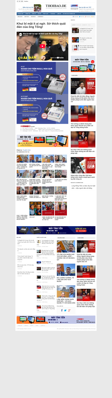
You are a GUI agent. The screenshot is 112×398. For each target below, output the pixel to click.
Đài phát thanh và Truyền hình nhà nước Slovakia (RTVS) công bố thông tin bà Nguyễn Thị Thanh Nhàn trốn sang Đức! (45, 253)
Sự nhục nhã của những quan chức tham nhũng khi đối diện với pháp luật (83, 151)
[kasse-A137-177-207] (42, 133)
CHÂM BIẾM (74, 75)
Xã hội (39, 13)
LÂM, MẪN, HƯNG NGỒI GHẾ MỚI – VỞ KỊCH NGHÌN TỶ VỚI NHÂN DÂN (66, 301)
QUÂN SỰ (43, 325)
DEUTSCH (27, 16)
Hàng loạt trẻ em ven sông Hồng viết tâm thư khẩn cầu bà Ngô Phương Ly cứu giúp (46, 288)
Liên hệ (59, 13)
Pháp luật (45, 13)
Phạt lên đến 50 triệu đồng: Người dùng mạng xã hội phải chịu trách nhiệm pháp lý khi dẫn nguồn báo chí (83, 98)
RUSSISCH (33, 16)
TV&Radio (52, 13)
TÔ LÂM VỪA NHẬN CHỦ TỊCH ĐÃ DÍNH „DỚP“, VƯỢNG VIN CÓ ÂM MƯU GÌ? (66, 257)
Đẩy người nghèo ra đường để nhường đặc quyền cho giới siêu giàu (48, 269)
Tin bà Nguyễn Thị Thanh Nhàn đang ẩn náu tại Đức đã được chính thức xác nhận (45, 242)
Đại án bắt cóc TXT (85, 7)
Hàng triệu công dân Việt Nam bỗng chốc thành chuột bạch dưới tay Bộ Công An (83, 177)
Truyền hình (27, 150)
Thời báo (21, 328)
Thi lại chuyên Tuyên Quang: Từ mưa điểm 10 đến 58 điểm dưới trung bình (25, 258)
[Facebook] (62, 311)
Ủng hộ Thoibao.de (32, 1)
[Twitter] (66, 311)
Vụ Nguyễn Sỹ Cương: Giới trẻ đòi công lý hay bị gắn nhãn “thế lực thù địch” (26, 242)
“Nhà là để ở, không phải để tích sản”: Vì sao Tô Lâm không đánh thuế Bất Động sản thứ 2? (46, 298)
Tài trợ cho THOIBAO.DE (69, 13)
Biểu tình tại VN (28, 7)
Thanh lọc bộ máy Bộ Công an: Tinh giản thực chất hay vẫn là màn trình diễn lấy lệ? (46, 278)
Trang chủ (20, 13)
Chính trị (27, 13)
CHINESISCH (40, 16)
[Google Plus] (70, 311)
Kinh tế (34, 13)
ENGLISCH (20, 16)
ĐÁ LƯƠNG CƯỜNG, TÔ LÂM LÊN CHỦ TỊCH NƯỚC (65, 279)
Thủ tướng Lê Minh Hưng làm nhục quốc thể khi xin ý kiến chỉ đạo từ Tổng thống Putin (82, 125)
